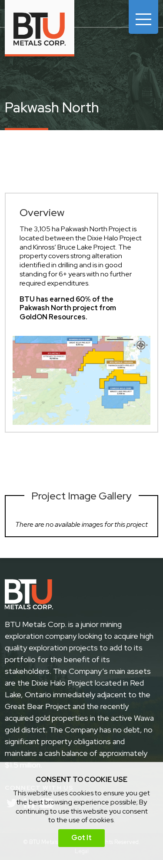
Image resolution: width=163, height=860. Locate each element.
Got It (81, 837)
